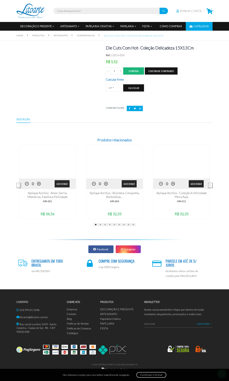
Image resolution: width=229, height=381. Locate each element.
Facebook (102, 249)
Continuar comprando (161, 71)
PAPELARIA (127, 26)
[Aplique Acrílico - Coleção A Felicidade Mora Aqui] (181, 162)
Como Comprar (171, 26)
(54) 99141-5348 (29, 309)
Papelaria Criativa (98, 26)
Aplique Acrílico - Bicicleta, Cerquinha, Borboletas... (114, 195)
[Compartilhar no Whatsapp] (140, 108)
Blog (69, 318)
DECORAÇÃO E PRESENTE (36, 26)
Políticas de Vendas (78, 323)
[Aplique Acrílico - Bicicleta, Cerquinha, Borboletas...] (114, 162)
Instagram (129, 249)
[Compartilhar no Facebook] (129, 108)
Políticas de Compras (79, 328)
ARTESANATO (68, 26)
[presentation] (18, 185)
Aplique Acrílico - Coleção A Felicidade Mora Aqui (181, 195)
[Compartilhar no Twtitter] (134, 108)
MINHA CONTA (191, 11)
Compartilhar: (115, 108)
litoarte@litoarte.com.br (34, 317)
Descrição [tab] (23, 119)
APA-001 (47, 201)
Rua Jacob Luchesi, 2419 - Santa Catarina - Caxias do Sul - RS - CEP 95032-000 (36, 328)
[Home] (30, 11)
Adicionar (62, 184)
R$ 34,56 (47, 214)
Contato (71, 313)
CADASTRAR (203, 323)
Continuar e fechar (151, 374)
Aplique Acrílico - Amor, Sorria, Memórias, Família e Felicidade (47, 195)
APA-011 (181, 201)
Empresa (72, 309)
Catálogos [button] (201, 26)
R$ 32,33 (114, 214)
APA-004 (114, 201)
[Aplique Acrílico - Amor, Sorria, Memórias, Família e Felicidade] (47, 162)
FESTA (146, 26)
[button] (209, 11)
